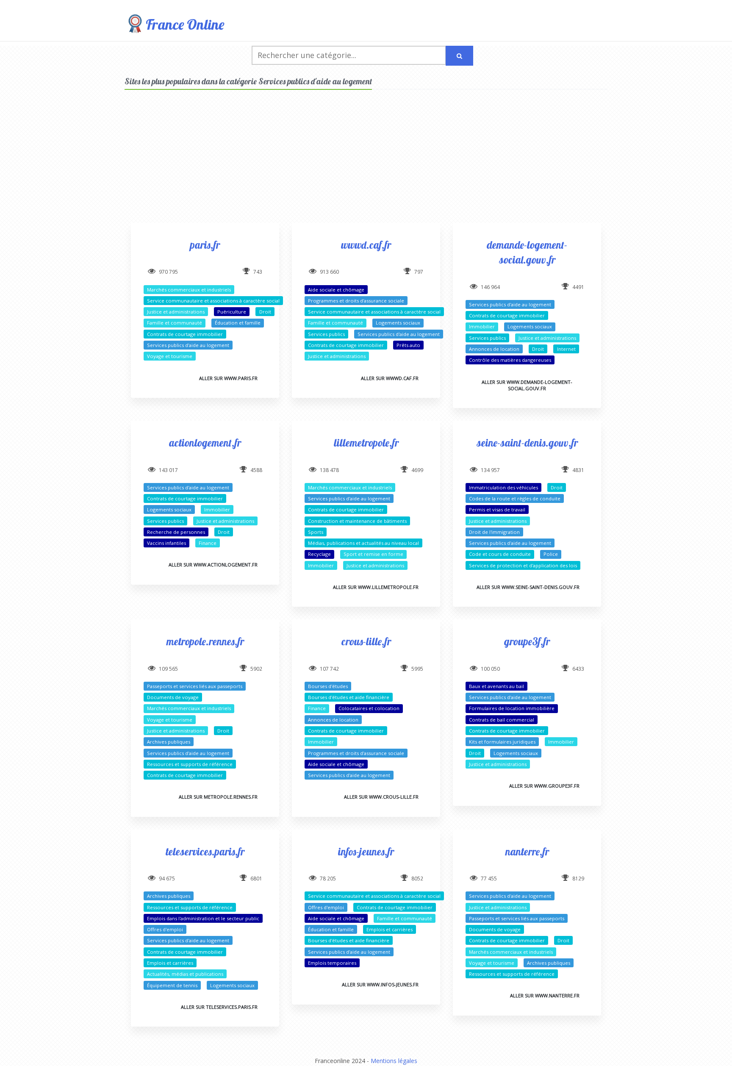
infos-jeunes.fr (366, 851)
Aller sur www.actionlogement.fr (213, 564)
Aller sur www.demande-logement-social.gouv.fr (527, 385)
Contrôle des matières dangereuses (510, 360)
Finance (207, 543)
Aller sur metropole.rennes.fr (218, 797)
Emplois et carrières (170, 963)
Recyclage (319, 554)
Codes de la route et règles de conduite (514, 498)
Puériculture (231, 311)
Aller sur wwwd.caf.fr (390, 378)
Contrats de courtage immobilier (185, 334)
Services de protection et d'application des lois (523, 565)
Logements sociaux (398, 322)
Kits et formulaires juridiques (502, 741)
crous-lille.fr (366, 641)
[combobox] (349, 55)
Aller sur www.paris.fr (228, 378)
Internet (566, 349)
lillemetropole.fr (366, 442)
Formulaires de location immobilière (512, 708)
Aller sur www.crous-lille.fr (381, 797)
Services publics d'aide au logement (188, 345)
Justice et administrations (176, 311)
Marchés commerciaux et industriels (189, 289)
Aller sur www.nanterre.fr (545, 995)
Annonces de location (494, 349)
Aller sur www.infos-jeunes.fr (380, 984)
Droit (265, 311)
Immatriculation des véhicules (503, 487)
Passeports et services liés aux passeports (194, 686)
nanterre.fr (527, 851)
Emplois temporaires (332, 963)
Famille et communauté (174, 322)
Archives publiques (168, 741)
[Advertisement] (366, 163)
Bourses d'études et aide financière (348, 697)
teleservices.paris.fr (205, 851)
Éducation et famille (238, 322)
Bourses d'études (328, 686)
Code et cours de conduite (500, 554)
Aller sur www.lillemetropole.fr (376, 587)
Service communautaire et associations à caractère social (213, 300)
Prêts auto (408, 345)
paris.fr (205, 244)
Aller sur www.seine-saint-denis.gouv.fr (528, 587)
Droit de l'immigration (494, 532)
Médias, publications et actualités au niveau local (363, 543)
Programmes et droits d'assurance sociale (356, 300)
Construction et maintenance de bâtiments (357, 521)
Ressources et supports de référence (190, 764)
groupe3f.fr (527, 641)
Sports (315, 532)
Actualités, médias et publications (185, 974)
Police (550, 554)
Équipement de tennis (172, 985)
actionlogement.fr (205, 442)
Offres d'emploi (165, 929)
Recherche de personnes (176, 532)
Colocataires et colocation (368, 708)
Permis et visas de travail (497, 509)
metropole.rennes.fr (205, 641)
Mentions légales (394, 1061)
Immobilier (482, 326)
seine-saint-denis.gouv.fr (527, 442)
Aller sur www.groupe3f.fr (544, 786)
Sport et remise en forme (373, 554)
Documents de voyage (173, 697)
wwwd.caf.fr (366, 244)
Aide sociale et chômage (336, 289)
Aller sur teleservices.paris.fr (219, 1007)
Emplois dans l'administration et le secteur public (203, 918)
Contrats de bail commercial (501, 719)
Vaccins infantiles (166, 543)
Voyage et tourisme (169, 356)
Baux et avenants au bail (496, 686)
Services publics (326, 334)
